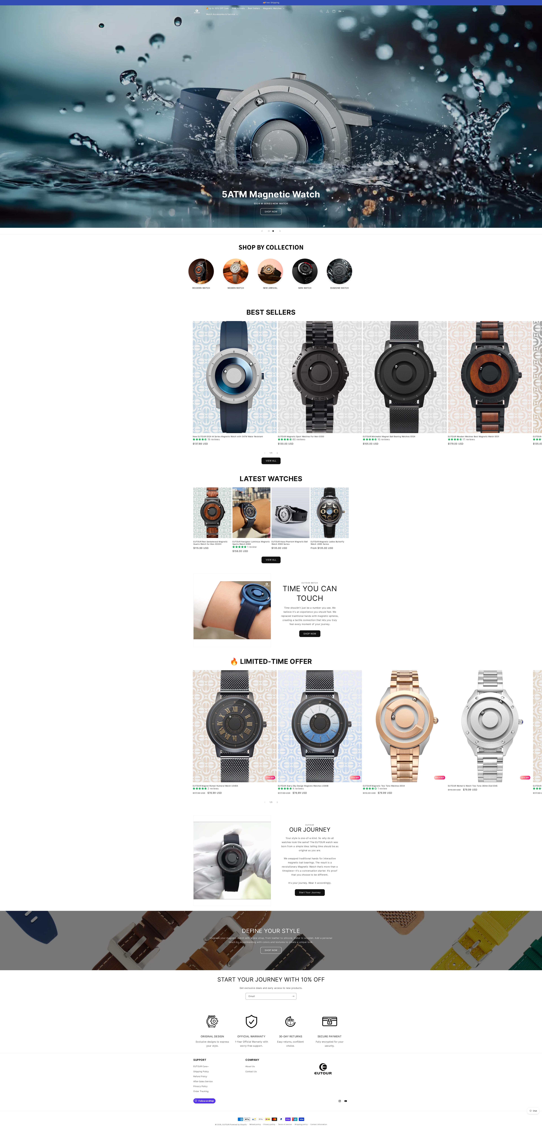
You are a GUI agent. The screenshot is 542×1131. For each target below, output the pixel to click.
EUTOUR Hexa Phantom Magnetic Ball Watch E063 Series (290, 542)
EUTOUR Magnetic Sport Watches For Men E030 (301, 436)
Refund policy (255, 1124)
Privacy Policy (200, 1086)
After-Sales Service (203, 1081)
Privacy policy (269, 1124)
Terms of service (285, 1124)
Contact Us (251, 1071)
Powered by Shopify (238, 1124)
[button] (273, 8)
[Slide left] (265, 453)
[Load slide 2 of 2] (273, 231)
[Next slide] (280, 231)
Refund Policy (200, 1076)
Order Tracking (200, 1091)
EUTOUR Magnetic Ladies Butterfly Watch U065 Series (327, 542)
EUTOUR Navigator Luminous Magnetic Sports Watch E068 (251, 542)
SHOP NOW (309, 633)
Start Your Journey (310, 892)
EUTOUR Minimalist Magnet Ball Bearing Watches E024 (389, 436)
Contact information (318, 1124)
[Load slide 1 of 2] (269, 231)
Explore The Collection (211, 126)
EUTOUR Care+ (201, 1066)
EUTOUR (225, 1124)
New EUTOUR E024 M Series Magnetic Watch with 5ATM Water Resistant (228, 436)
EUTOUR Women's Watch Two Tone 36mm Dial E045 (473, 786)
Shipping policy (301, 1124)
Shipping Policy (201, 1071)
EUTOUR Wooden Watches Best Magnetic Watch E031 (473, 436)
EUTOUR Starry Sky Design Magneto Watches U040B (303, 786)
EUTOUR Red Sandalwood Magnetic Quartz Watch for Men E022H (210, 542)
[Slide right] (277, 453)
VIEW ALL (271, 460)
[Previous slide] (262, 231)
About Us (250, 1066)
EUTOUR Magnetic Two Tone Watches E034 (384, 786)
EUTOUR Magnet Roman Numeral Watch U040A (215, 786)
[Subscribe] (293, 996)
